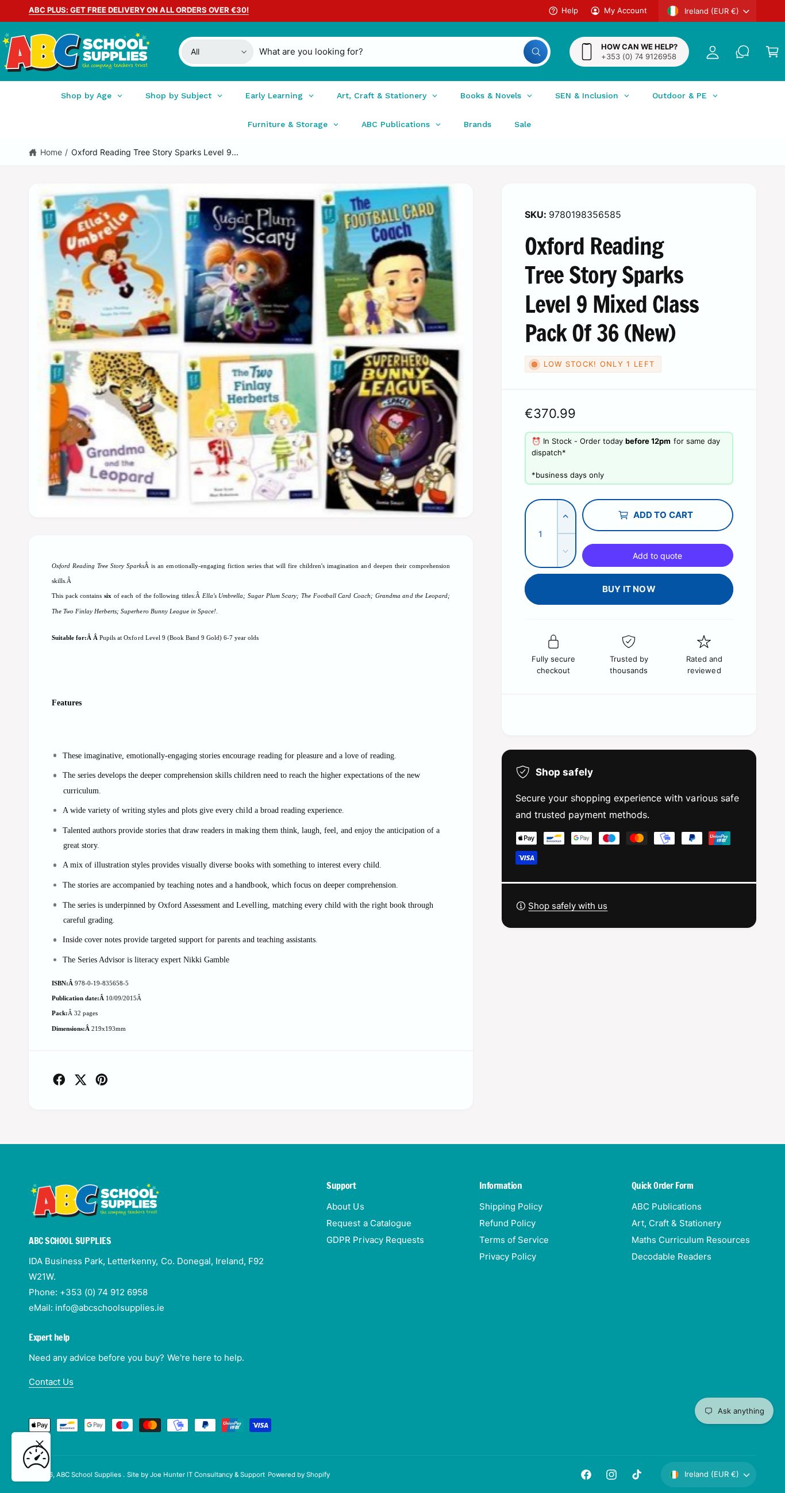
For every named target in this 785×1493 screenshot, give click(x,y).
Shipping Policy (510, 1206)
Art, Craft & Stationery (676, 1223)
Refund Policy (507, 1223)
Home (51, 152)
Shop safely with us (567, 905)
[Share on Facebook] (59, 1079)
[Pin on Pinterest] (101, 1079)
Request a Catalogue (368, 1223)
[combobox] (403, 52)
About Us (345, 1206)
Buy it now (629, 589)
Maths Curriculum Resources (691, 1239)
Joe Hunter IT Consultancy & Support (207, 1475)
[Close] (39, 1444)
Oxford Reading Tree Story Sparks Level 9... (154, 152)
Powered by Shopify (299, 1475)
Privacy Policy (507, 1256)
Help (569, 10)
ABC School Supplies (89, 1475)
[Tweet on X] (80, 1079)
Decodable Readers (671, 1256)
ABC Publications (667, 1206)
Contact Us (51, 1381)
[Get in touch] (742, 52)
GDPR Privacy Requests (375, 1239)
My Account (625, 10)
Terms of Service (514, 1239)
